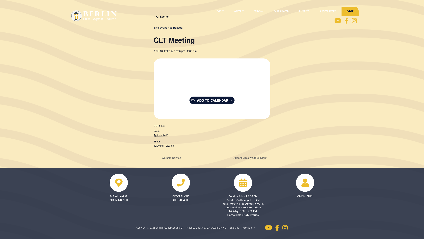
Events (304, 11)
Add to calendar (212, 100)
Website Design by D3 (198, 227)
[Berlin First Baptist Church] (94, 15)
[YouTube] (337, 21)
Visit (220, 11)
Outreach (281, 11)
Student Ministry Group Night (250, 158)
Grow (259, 11)
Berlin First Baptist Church (169, 227)
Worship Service (171, 158)
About (239, 11)
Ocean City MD (220, 227)
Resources (328, 11)
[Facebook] (346, 21)
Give (350, 11)
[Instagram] (354, 21)
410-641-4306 (181, 200)
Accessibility (249, 227)
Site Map (236, 227)
